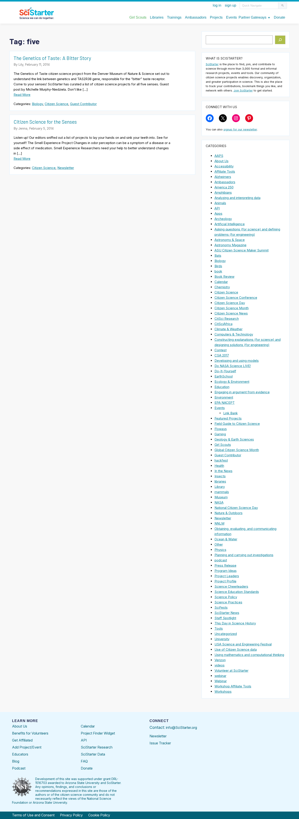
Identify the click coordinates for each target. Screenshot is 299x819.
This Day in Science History (235, 623)
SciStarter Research (97, 747)
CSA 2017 (222, 355)
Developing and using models (237, 361)
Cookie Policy (99, 815)
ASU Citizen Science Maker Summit (242, 250)
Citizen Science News (231, 313)
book (218, 271)
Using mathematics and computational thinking (249, 655)
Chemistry (222, 287)
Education (222, 387)
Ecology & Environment (232, 382)
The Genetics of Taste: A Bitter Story (52, 58)
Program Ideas (226, 571)
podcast (221, 560)
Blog (15, 761)
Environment (224, 397)
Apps (218, 213)
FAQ (84, 761)
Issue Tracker (160, 743)
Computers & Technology (234, 334)
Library (220, 487)
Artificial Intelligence (230, 224)
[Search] (280, 39)
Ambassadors (225, 182)
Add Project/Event (26, 747)
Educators (20, 754)
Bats (218, 255)
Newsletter (65, 168)
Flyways (221, 429)
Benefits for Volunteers (30, 733)
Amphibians (223, 192)
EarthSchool (224, 376)
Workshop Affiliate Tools (233, 686)
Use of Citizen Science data (236, 649)
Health (219, 466)
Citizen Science (56, 104)
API (217, 208)
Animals (220, 203)
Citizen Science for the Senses (45, 122)
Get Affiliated (22, 740)
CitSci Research (227, 318)
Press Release (225, 565)
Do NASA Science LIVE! (233, 366)
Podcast (18, 768)
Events (220, 408)
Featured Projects (228, 418)
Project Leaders (227, 576)
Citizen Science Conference (236, 297)
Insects (220, 476)
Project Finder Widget (98, 733)
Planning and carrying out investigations (244, 555)
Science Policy (226, 597)
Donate (87, 768)
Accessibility (224, 166)
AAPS (219, 156)
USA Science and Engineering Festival (243, 644)
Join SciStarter (243, 90)
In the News (223, 471)
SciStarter (212, 64)
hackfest (221, 460)
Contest (221, 350)
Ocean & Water (226, 539)
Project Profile (225, 581)
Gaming (220, 434)
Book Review (224, 276)
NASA (219, 502)
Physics (220, 550)
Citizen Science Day (230, 303)
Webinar (221, 681)
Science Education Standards (237, 592)
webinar (220, 676)
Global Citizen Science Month (237, 450)
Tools (219, 628)
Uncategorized (226, 634)
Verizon (220, 660)
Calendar (221, 282)
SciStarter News (227, 613)
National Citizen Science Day (236, 508)
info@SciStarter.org (181, 727)
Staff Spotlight (225, 618)
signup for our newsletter (240, 129)
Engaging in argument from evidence (242, 392)
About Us (222, 161)
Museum (221, 497)
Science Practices (228, 602)
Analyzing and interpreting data (237, 198)
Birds (218, 266)
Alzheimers (223, 177)
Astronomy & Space (230, 240)
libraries (220, 481)
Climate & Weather (229, 329)
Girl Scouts (223, 445)
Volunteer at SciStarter (231, 670)
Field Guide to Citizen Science (237, 424)
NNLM (219, 523)
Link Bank (230, 413)
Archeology (223, 219)
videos (220, 665)
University (222, 639)
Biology (37, 104)
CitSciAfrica (223, 324)
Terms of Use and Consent (33, 815)
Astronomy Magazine (230, 245)
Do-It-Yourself (225, 371)
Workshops (223, 691)
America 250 (224, 187)
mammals (222, 492)
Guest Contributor (83, 104)
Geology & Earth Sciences (234, 439)
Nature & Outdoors (229, 513)
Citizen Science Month (232, 308)
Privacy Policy (71, 815)
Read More (22, 95)
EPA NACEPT (225, 403)
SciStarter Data (93, 754)
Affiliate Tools (225, 171)
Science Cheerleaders (231, 586)
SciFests (221, 607)
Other (219, 544)
